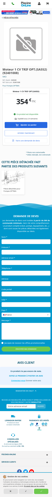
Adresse (5, 279)
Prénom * (6, 247)
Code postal (7, 289)
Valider (40, 406)
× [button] (45, 315)
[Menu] (4, 4)
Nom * (4, 237)
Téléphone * (7, 268)
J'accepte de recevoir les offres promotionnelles (24, 343)
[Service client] (46, 462)
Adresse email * (8, 258)
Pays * (4, 310)
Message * (6, 320)
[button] (13, 4)
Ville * (4, 300)
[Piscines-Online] (46, 455)
